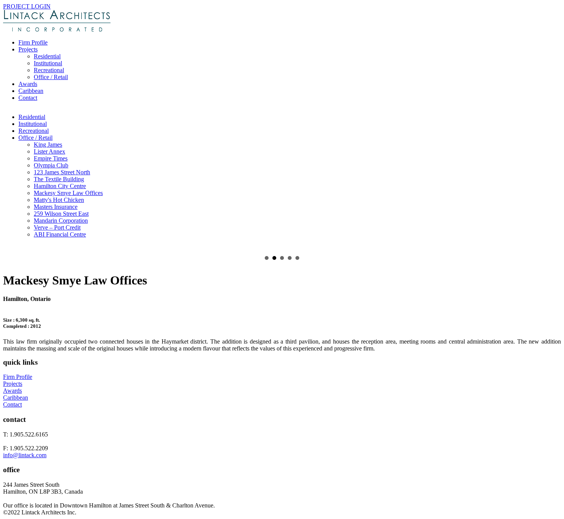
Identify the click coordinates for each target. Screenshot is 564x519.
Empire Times (51, 158)
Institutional (48, 63)
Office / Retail (51, 77)
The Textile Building (59, 179)
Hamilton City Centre (60, 186)
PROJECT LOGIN (27, 6)
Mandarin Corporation (61, 220)
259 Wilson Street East (61, 213)
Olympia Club (51, 165)
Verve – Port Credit (57, 227)
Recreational (49, 70)
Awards (27, 84)
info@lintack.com (24, 455)
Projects (28, 49)
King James (48, 144)
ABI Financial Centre (60, 234)
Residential (47, 56)
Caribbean (30, 91)
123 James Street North (62, 172)
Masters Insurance (56, 206)
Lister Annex (49, 151)
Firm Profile (33, 42)
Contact (27, 97)
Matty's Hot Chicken (59, 200)
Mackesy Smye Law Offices (68, 193)
